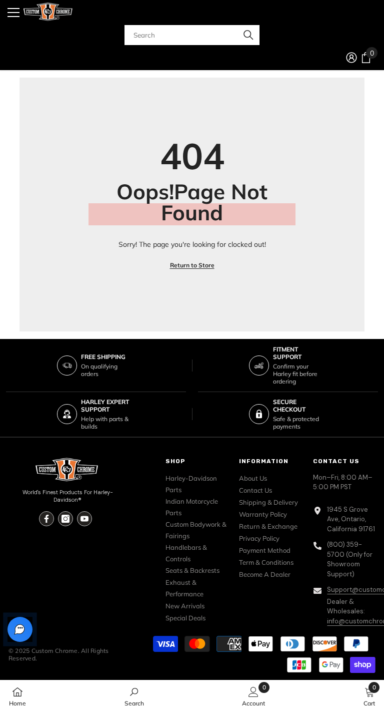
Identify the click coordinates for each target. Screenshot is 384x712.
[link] (134, 696)
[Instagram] (65, 518)
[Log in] (351, 57)
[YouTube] (84, 518)
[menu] (14, 13)
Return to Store (192, 265)
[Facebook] (46, 518)
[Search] (192, 35)
